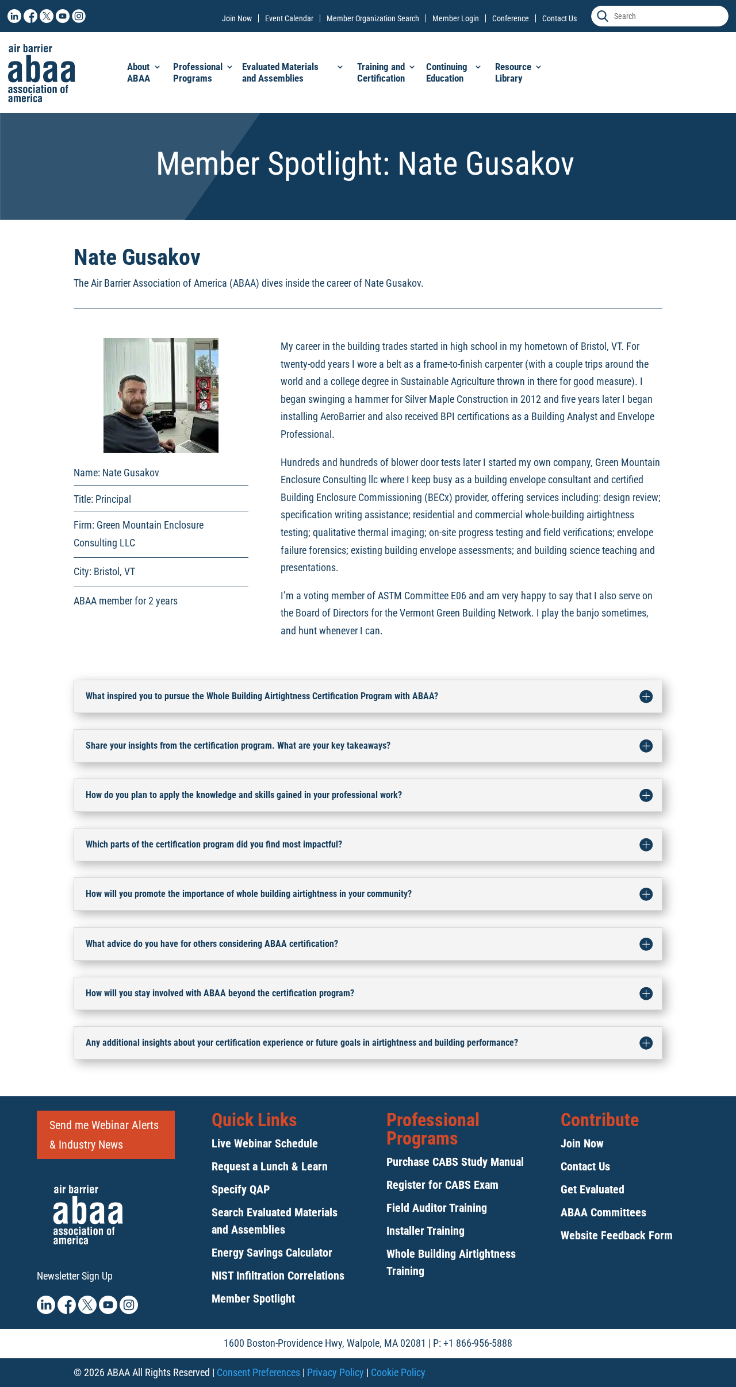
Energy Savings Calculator (272, 1252)
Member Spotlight (253, 1298)
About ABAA (138, 72)
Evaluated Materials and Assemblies (280, 72)
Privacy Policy (335, 1372)
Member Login (455, 18)
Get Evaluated (592, 1189)
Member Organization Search (373, 18)
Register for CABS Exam (442, 1185)
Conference (510, 18)
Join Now (237, 18)
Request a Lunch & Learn (270, 1166)
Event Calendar (289, 18)
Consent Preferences (258, 1372)
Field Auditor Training (436, 1208)
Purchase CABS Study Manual (455, 1162)
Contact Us (559, 18)
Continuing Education (446, 72)
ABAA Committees (603, 1212)
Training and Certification (381, 72)
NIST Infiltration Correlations (278, 1275)
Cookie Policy (398, 1372)
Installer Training (425, 1231)
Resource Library (513, 72)
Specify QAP (241, 1189)
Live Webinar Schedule (265, 1143)
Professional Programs (198, 72)
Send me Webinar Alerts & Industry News (104, 1134)
